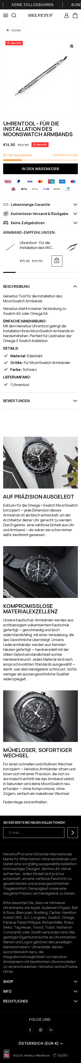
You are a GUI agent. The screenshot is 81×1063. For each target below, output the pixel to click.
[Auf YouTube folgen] (50, 1030)
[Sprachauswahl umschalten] (6, 1052)
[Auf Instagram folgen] (40, 1030)
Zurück (16, 30)
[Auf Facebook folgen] (30, 1030)
